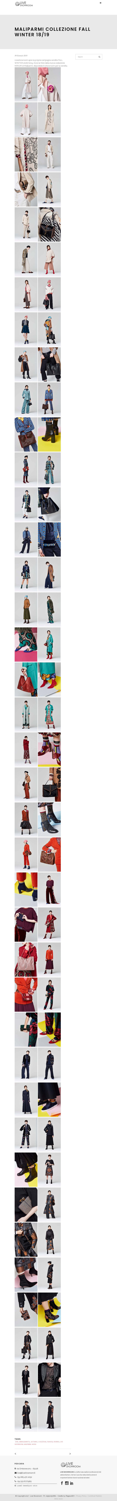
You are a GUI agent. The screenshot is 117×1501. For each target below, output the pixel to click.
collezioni (42, 1442)
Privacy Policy (81, 1496)
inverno (56, 1442)
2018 (16, 1442)
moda (34, 1444)
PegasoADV (70, 1496)
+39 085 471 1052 (24, 1477)
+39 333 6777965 (24, 1481)
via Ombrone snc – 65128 (27, 1469)
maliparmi (27, 1444)
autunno (34, 1442)
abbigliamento (24, 1442)
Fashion (50, 1442)
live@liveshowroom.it (26, 1473)
